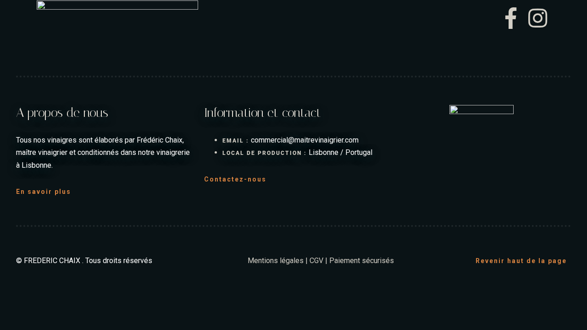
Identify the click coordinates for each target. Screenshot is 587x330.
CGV (316, 260)
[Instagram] (538, 18)
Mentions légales (276, 260)
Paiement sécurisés (361, 260)
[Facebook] (514, 18)
